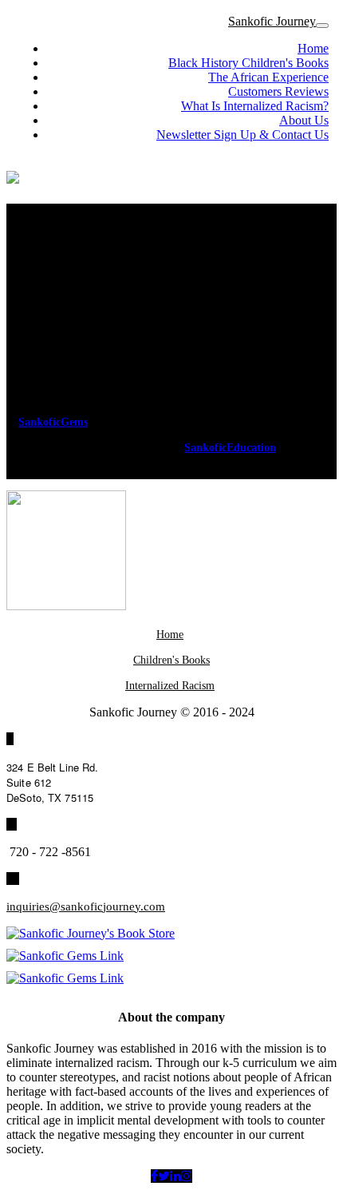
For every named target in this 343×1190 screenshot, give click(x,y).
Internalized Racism (170, 686)
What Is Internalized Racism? (255, 106)
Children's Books (171, 660)
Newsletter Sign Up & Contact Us (242, 134)
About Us (304, 120)
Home (313, 48)
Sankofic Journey (272, 21)
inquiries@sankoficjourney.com (85, 906)
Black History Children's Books (248, 62)
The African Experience (268, 77)
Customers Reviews (278, 91)
